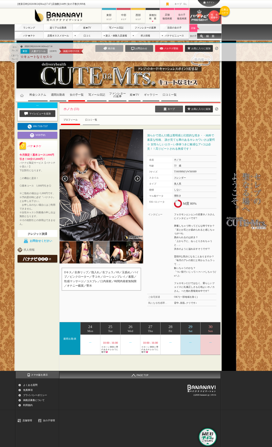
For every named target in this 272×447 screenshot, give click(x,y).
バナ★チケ (29, 35)
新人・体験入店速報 (116, 35)
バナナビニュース (174, 35)
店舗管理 (27, 420)
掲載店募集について (34, 400)
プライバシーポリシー (35, 395)
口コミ (87, 35)
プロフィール (70, 119)
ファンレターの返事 (145, 27)
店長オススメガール (58, 35)
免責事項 (28, 390)
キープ (180, 4)
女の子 (193, 36)
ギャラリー (151, 94)
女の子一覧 (77, 94)
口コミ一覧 (170, 94)
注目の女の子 (174, 27)
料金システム (37, 94)
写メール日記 (116, 27)
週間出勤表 (58, 94)
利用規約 (28, 405)
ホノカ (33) (71, 109)
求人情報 (145, 35)
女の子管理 (49, 420)
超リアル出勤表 (58, 27)
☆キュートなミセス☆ (36, 56)
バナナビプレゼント (216, 13)
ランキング (29, 27)
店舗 (193, 28)
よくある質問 (30, 385)
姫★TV (87, 27)
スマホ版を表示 (39, 374)
